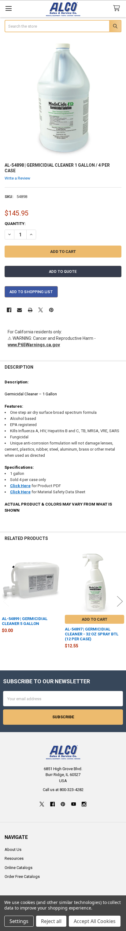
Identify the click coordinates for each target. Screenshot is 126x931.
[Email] (19, 309)
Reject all (51, 921)
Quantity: (15, 223)
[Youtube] (73, 804)
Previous (6, 601)
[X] (40, 309)
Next (120, 601)
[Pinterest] (51, 309)
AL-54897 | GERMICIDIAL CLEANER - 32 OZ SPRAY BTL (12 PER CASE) (91, 634)
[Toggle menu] (8, 8)
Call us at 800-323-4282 (63, 789)
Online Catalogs (18, 867)
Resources (14, 858)
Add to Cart (94, 619)
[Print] (30, 309)
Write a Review (17, 178)
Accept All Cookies (95, 921)
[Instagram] (84, 804)
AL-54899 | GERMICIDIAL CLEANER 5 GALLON (24, 621)
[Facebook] (9, 309)
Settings (18, 921)
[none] (63, 98)
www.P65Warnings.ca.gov (34, 344)
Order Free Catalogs (22, 876)
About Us (13, 849)
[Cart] (117, 8)
